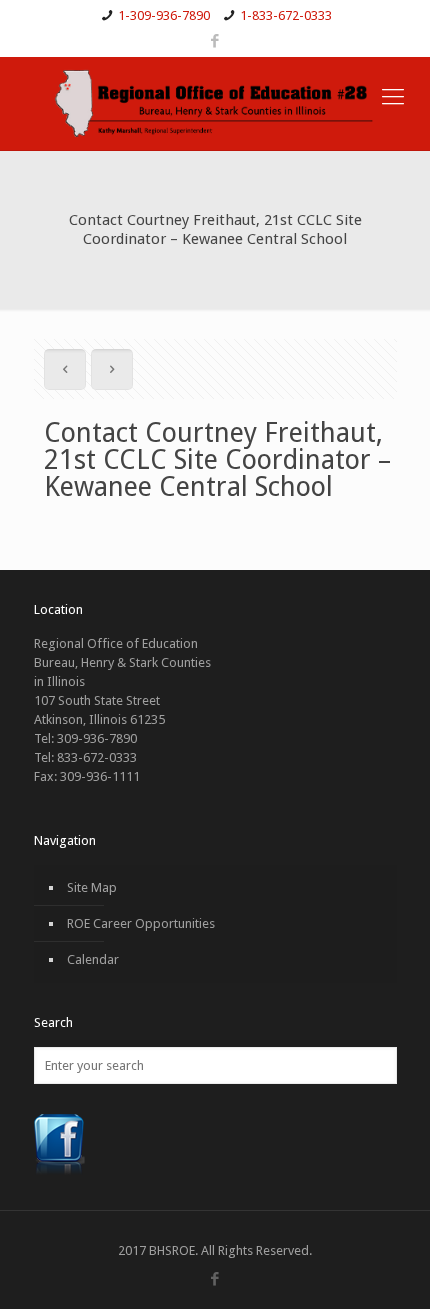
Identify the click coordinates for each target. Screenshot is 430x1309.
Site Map (92, 887)
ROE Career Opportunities (141, 923)
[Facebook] (215, 41)
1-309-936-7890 (164, 15)
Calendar (93, 959)
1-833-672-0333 (286, 15)
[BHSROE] (215, 103)
